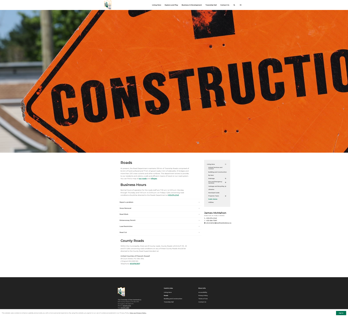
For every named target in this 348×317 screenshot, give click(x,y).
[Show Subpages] (225, 164)
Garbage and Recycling (216, 186)
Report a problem (126, 202)
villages (154, 178)
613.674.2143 (173, 195)
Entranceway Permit (127, 220)
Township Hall (211, 5)
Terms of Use (203, 299)
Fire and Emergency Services (215, 182)
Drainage (211, 178)
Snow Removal (125, 208)
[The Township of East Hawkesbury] (107, 5)
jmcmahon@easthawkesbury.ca (218, 223)
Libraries (211, 189)
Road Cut (123, 232)
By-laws (211, 175)
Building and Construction (217, 172)
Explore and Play (171, 5)
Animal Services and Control (215, 168)
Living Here (156, 5)
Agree (341, 313)
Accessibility (202, 292)
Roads (166, 295)
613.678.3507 (135, 264)
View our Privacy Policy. (138, 313)
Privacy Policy (203, 295)
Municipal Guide (213, 193)
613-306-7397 (211, 220)
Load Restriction (126, 226)
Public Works (212, 199)
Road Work (124, 214)
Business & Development (192, 5)
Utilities (211, 202)
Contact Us (224, 5)
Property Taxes (213, 196)
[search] (234, 5)
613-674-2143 (211, 218)
